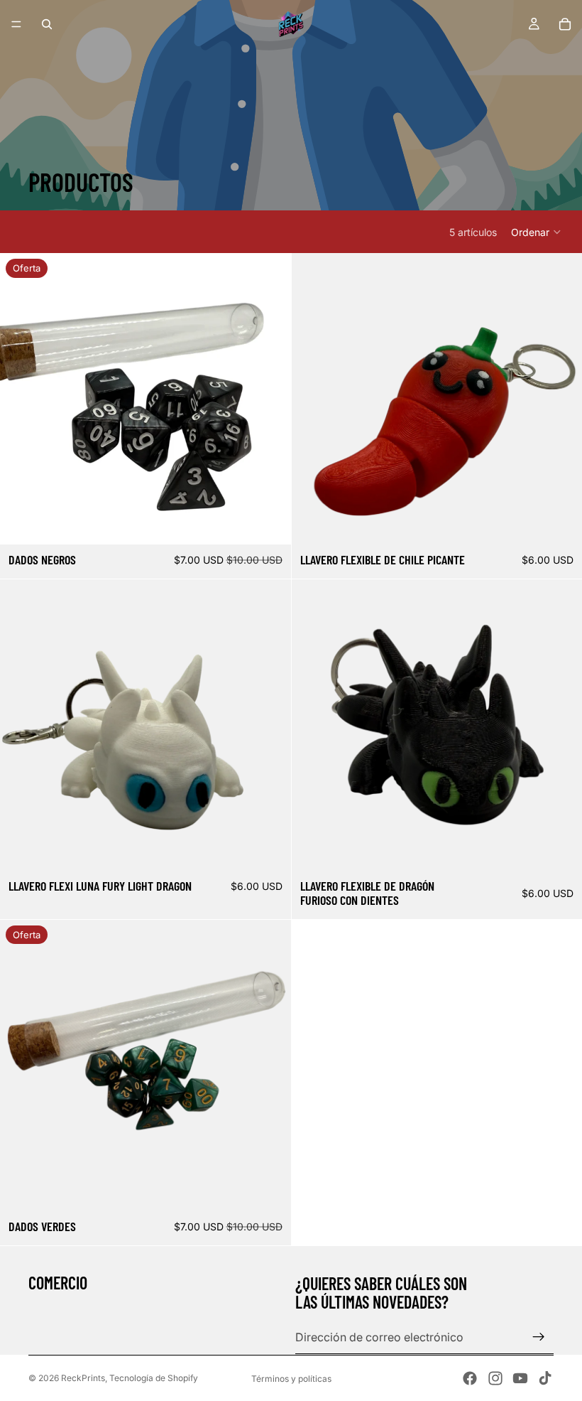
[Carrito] (565, 24)
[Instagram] (495, 1378)
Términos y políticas (291, 1378)
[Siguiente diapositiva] (269, 398)
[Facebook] (469, 1378)
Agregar (281, 523)
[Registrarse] (539, 1337)
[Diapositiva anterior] (21, 398)
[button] (536, 231)
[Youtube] (520, 1378)
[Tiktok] (545, 1378)
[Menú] (16, 24)
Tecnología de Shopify (153, 1378)
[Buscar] (46, 24)
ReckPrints (83, 1378)
